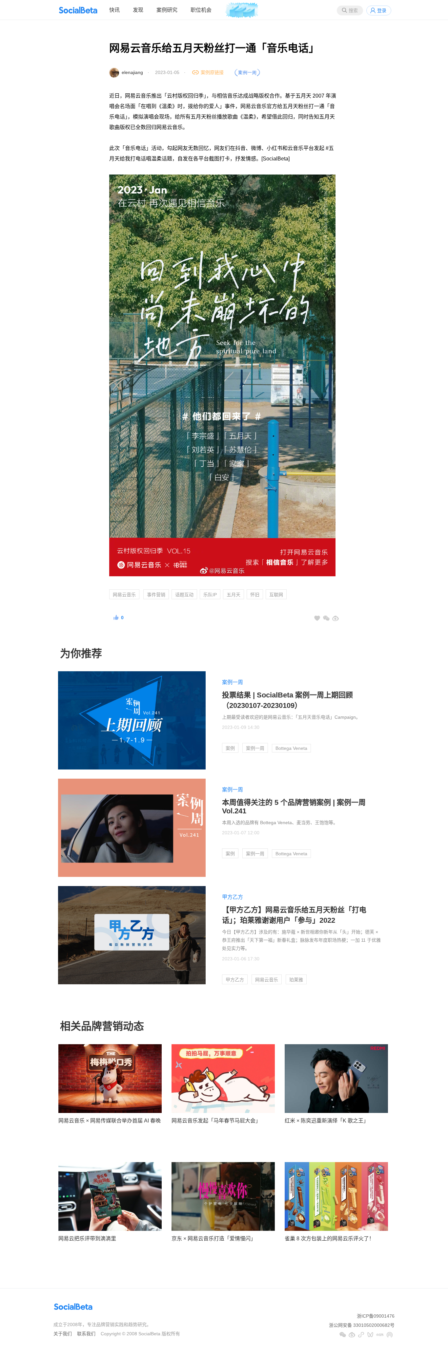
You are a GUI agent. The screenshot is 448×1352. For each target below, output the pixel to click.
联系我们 (86, 1333)
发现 (138, 10)
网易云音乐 (124, 594)
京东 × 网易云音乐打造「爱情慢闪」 (214, 1238)
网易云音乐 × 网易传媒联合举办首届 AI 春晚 (109, 1120)
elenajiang (132, 72)
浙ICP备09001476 (376, 1316)
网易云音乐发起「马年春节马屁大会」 (216, 1120)
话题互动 (184, 594)
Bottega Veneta (291, 748)
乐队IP (210, 594)
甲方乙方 (232, 897)
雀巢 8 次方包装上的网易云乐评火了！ (329, 1238)
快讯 (114, 10)
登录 (381, 10)
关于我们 (62, 1333)
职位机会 (201, 10)
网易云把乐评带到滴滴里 (87, 1238)
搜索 (353, 10)
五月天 (233, 594)
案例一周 (232, 682)
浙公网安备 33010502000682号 (362, 1325)
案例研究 (166, 10)
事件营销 (156, 594)
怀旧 (254, 594)
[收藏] (317, 618)
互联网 (276, 594)
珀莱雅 (296, 979)
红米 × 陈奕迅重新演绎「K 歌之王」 (327, 1120)
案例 (230, 748)
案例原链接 (212, 72)
